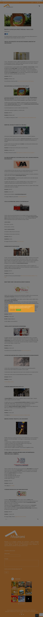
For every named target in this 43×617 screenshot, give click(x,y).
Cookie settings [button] (12, 309)
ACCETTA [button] (18, 309)
